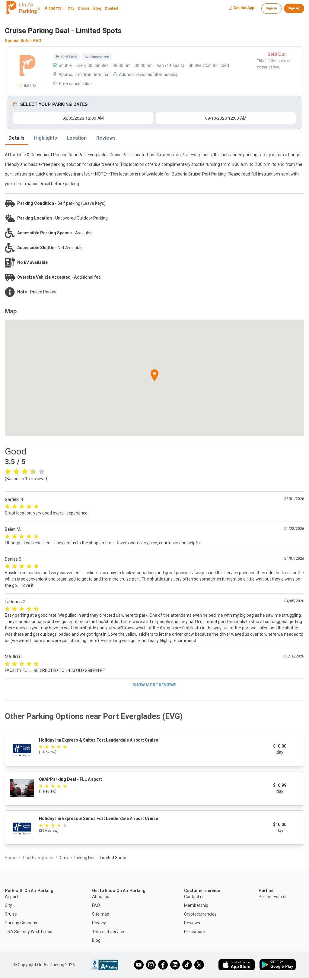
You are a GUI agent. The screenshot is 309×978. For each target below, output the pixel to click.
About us (100, 896)
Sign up (294, 8)
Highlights (45, 138)
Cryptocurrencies (200, 914)
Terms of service (108, 931)
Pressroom (194, 931)
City (71, 9)
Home (10, 857)
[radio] (8, 471)
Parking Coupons (21, 922)
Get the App (243, 8)
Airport (11, 896)
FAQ (96, 905)
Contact (111, 9)
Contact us (194, 896)
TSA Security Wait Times (28, 931)
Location (77, 138)
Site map (100, 914)
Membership (196, 905)
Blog (97, 9)
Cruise (84, 9)
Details (16, 138)
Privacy (99, 922)
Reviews (106, 138)
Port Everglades (38, 857)
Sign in (271, 8)
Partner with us (273, 896)
